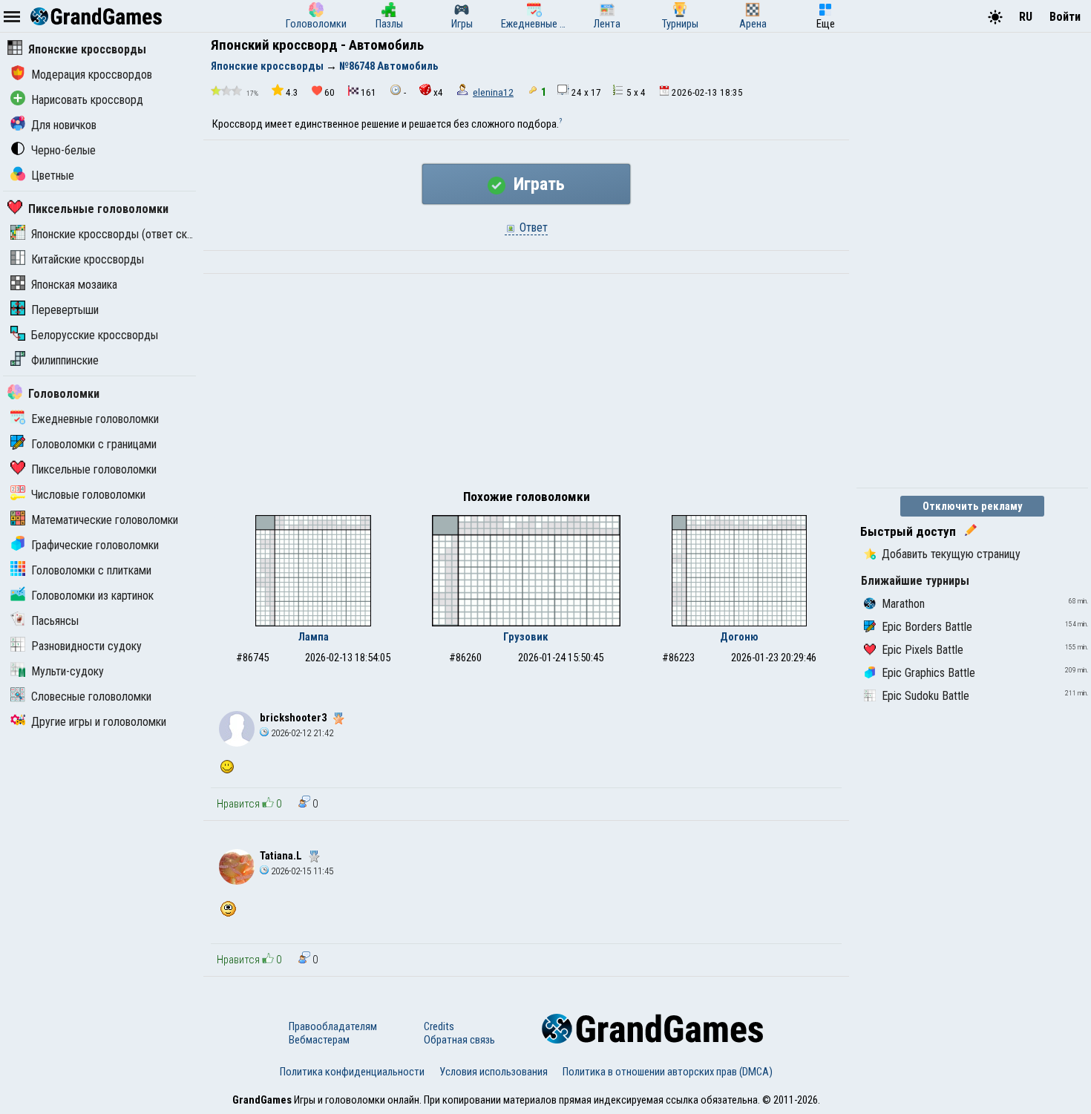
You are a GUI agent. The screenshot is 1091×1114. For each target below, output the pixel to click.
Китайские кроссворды (87, 259)
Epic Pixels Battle (922, 650)
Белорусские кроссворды (94, 335)
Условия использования (493, 1071)
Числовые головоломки (88, 495)
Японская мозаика (74, 285)
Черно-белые (63, 150)
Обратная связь (459, 1039)
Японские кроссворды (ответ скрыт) (120, 234)
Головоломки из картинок (92, 596)
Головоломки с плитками (91, 570)
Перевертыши (65, 310)
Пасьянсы (55, 621)
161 (368, 92)
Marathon (903, 604)
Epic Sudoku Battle (925, 696)
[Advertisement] (526, 385)
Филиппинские (65, 360)
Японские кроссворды (87, 49)
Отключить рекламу (973, 506)
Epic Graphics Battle (928, 673)
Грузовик (525, 636)
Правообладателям (333, 1026)
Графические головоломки (95, 545)
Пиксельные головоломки (98, 209)
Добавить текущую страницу (951, 554)
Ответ (532, 227)
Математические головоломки (104, 520)
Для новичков (63, 125)
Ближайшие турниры (915, 581)
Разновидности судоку (86, 646)
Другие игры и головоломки (98, 722)
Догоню (739, 636)
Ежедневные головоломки (95, 419)
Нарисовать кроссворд (87, 100)
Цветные (52, 175)
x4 (438, 92)
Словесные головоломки (91, 696)
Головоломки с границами (94, 444)
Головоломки (63, 394)
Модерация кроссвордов (91, 75)
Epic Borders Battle (927, 627)
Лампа (313, 636)
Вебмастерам (319, 1039)
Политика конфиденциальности (352, 1071)
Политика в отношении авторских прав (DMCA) (668, 1071)
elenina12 (493, 92)
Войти (1065, 17)
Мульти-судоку (67, 671)
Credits (439, 1026)
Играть (537, 184)
